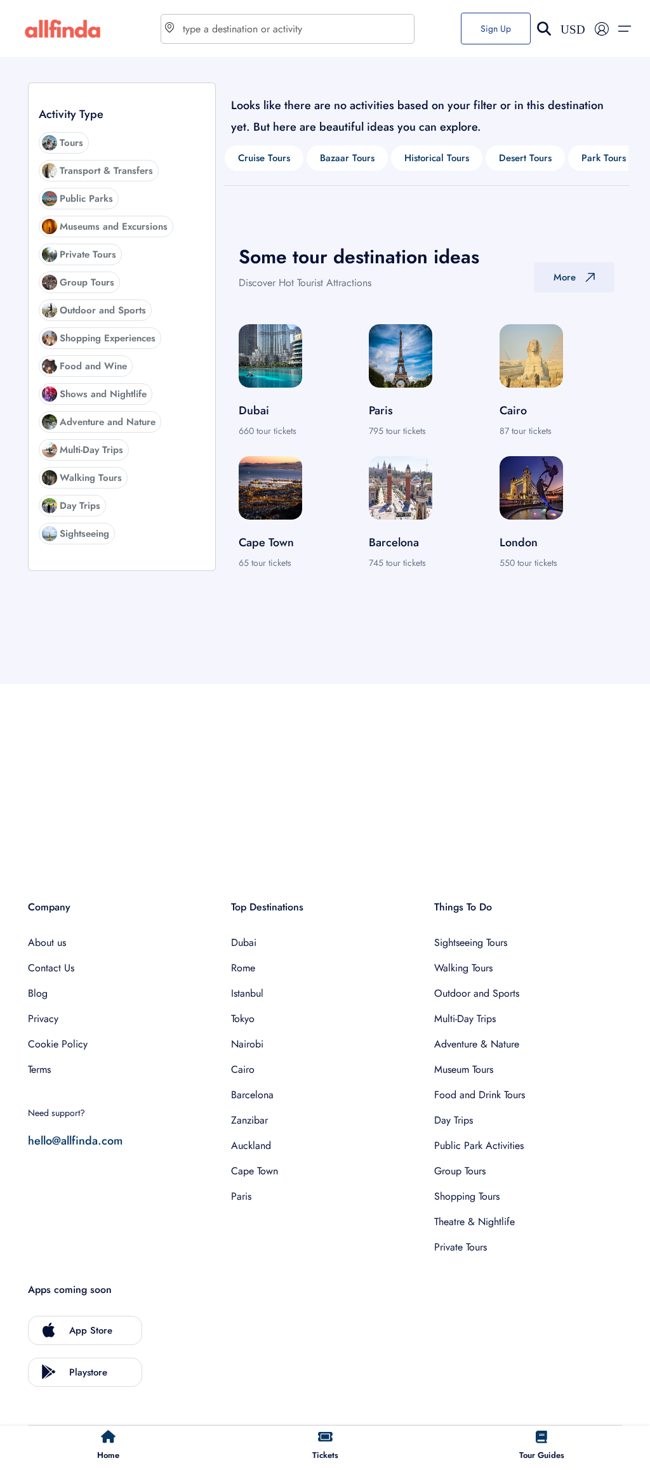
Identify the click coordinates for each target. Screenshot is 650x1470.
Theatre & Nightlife (474, 1221)
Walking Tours (463, 968)
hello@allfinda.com (75, 1140)
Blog (38, 993)
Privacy (43, 1018)
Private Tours (460, 1247)
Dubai (243, 942)
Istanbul (247, 993)
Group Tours (460, 1171)
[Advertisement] (325, 773)
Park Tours (603, 158)
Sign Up (496, 28)
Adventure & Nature (476, 1044)
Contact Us (51, 968)
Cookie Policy (58, 1044)
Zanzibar (249, 1120)
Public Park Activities (479, 1145)
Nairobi (247, 1044)
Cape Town (254, 1171)
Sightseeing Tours (470, 942)
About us (47, 942)
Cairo (243, 1069)
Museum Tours (463, 1069)
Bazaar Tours (347, 158)
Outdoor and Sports (476, 993)
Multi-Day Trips (465, 1018)
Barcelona (252, 1094)
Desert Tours (525, 158)
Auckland (251, 1145)
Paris (241, 1196)
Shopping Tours (467, 1196)
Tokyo (243, 1018)
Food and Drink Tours (479, 1094)
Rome (243, 968)
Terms (39, 1069)
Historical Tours (436, 158)
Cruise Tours (264, 158)
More (565, 277)
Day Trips (453, 1120)
